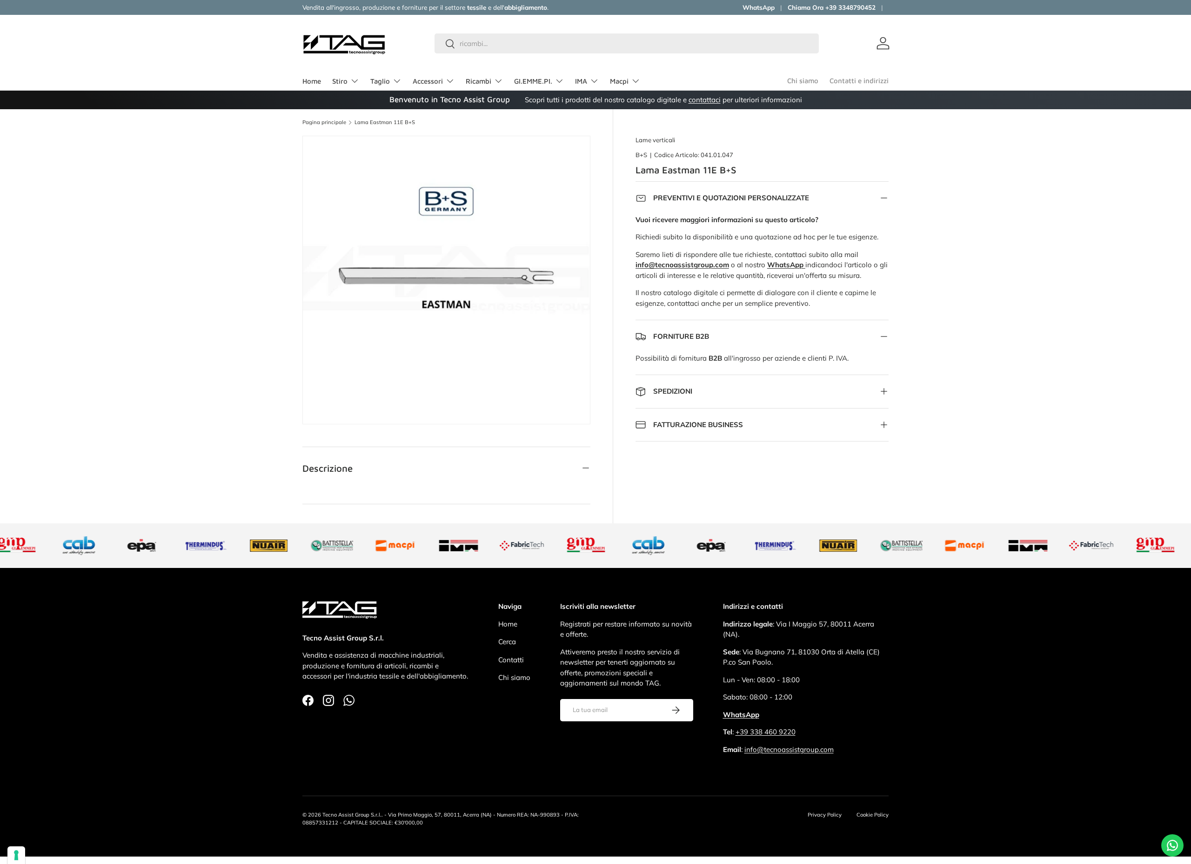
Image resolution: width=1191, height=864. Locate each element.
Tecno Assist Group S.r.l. (351, 814)
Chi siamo (802, 81)
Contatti (511, 659)
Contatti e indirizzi (859, 81)
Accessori (428, 81)
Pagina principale (324, 122)
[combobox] (627, 43)
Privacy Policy (825, 814)
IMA (581, 81)
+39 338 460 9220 (766, 731)
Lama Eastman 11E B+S (385, 122)
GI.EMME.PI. (533, 81)
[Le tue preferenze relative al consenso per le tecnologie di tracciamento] (16, 855)
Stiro (340, 81)
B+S (641, 154)
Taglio (380, 81)
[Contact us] (1172, 845)
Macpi (619, 81)
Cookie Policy (872, 814)
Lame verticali (655, 140)
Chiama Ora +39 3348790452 (832, 7)
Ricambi (478, 81)
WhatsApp (759, 7)
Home (311, 81)
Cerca (507, 641)
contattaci (705, 99)
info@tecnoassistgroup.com (789, 749)
